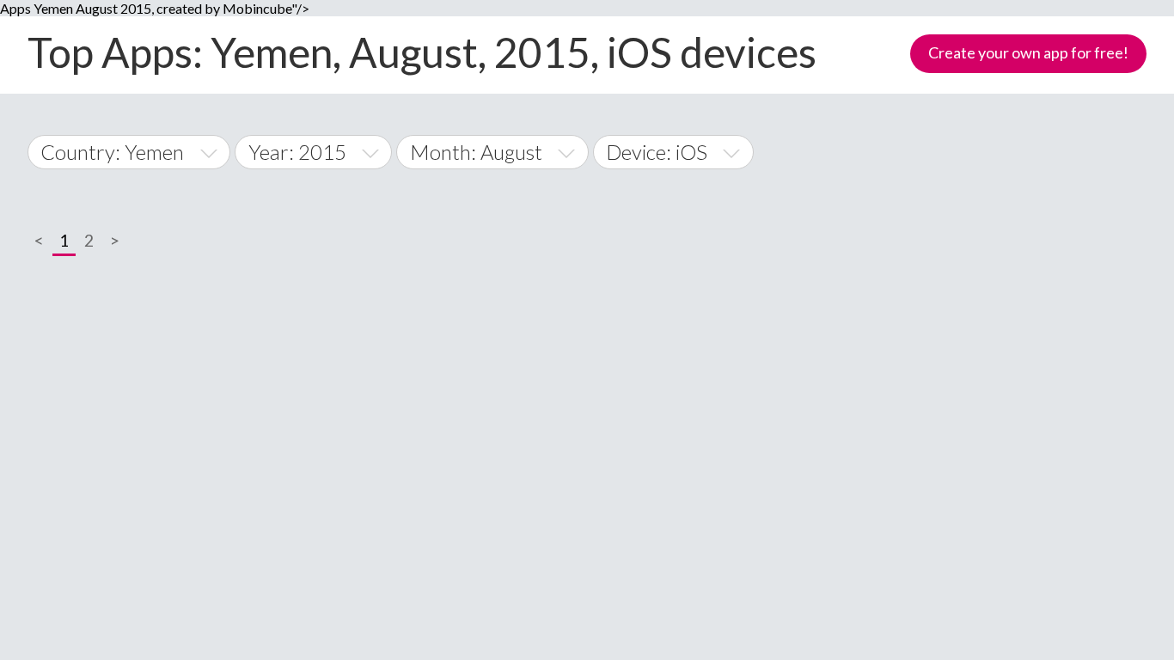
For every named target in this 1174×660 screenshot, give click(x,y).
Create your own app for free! (1028, 52)
